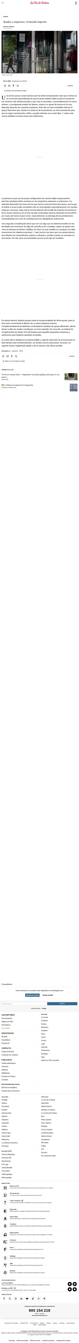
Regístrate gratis (32, 995)
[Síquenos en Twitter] (9, 1298)
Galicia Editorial (42, 1324)
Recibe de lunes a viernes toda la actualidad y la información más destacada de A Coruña (32, 1241)
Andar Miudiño (7, 1167)
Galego (44, 1008)
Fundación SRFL (24, 1323)
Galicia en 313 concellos (50, 1060)
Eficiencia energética (9, 1087)
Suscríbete (6, 1028)
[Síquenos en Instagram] (15, 1298)
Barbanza (44, 1027)
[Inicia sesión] (75, 3)
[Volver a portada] (39, 3)
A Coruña (44, 1017)
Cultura (4, 1126)
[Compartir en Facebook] (13, 86)
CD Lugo (5, 1164)
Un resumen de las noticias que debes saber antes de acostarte (26, 1194)
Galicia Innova (46, 1136)
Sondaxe (48, 1323)
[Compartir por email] (9, 86)
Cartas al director (8, 1051)
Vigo (43, 1057)
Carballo (44, 1030)
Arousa (43, 1024)
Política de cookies (35, 1340)
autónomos (15, 351)
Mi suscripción (7, 1018)
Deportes (5, 1119)
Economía (5, 1106)
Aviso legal (12, 1340)
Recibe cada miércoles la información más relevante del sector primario (27, 1217)
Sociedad (5, 1123)
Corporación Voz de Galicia (11, 1323)
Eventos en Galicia (8, 1076)
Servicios (5, 1066)
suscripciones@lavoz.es (39, 1315)
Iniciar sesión (48, 995)
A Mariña (44, 1020)
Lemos (43, 1040)
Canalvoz (55, 1323)
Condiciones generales (48, 1340)
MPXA (34, 1324)
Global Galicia (46, 1106)
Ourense (44, 1047)
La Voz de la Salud (48, 1100)
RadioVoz (42, 1323)
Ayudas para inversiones (11, 1091)
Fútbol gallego (7, 1174)
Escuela (44, 1152)
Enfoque (44, 1126)
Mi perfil (4, 1036)
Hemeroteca (6, 1025)
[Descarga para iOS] (70, 1284)
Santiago (44, 1054)
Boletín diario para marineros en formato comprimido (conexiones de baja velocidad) (31, 1225)
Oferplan (5, 1070)
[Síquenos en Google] (44, 1298)
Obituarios (5, 1139)
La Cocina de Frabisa (49, 1113)
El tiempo (5, 1146)
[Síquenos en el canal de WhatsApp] (38, 1298)
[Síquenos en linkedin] (21, 1298)
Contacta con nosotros (10, 1055)
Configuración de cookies (63, 1340)
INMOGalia (6, 1073)
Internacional (6, 1113)
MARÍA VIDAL (5, 379)
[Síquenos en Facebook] (4, 1298)
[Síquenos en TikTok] (32, 1298)
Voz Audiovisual (34, 1323)
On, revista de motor (48, 1156)
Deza (43, 1034)
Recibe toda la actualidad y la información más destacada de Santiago (27, 1257)
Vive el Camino (46, 1129)
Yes (42, 1149)
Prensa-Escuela (71, 1323)
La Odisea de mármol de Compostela (18, 385)
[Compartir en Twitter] (18, 86)
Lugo (43, 1044)
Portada (4, 1100)
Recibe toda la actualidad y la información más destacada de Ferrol (26, 1248)
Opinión (4, 1116)
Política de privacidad (22, 1340)
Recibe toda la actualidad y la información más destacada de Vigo (26, 1264)
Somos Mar (6, 1136)
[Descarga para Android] (75, 1284)
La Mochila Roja (47, 1133)
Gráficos (5, 1129)
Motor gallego (7, 1177)
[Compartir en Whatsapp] (5, 86)
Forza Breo (6, 1171)
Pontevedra (45, 1050)
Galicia (4, 1103)
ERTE (21, 351)
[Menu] (3, 3)
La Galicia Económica (10, 1143)
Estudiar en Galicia (48, 1110)
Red (42, 1116)
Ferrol (43, 1037)
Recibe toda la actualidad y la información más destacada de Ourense (27, 1271)
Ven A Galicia (46, 1123)
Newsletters (6, 1040)
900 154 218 (39, 1310)
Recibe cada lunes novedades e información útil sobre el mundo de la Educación (30, 1210)
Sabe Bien (45, 1103)
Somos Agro (6, 1133)
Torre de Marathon (8, 1154)
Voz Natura (62, 1323)
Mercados (44, 1142)
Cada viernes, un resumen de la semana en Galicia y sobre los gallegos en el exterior (31, 1233)
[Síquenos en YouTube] (27, 1298)
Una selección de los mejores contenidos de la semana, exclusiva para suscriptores (31, 1201)
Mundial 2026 (7, 1151)
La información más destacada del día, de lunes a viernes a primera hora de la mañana (31, 1187)
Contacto (5, 1080)
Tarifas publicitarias (9, 1063)
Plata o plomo (46, 1119)
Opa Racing (6, 1161)
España (4, 1110)
